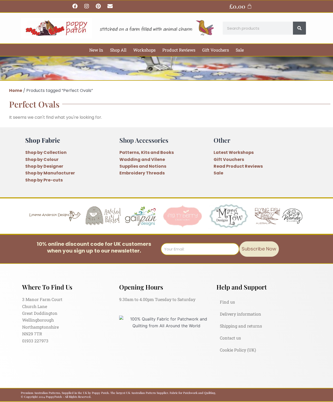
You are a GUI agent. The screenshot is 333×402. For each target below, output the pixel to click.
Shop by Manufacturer (50, 173)
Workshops (144, 50)
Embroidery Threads (142, 173)
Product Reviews (178, 50)
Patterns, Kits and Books (146, 152)
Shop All (118, 50)
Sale (240, 50)
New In (96, 50)
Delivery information (240, 314)
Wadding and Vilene (142, 159)
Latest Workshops (234, 152)
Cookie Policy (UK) (238, 350)
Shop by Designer (44, 166)
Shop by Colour (42, 159)
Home (15, 90)
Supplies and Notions (142, 166)
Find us (227, 302)
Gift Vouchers (215, 50)
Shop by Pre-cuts (44, 180)
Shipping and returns (241, 326)
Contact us (230, 338)
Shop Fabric (42, 140)
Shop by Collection (46, 152)
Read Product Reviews (238, 166)
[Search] (299, 28)
